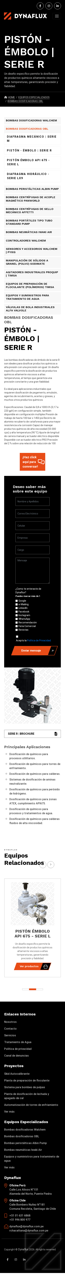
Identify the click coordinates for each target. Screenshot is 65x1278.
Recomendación (28, 622)
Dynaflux (23, 1249)
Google (22, 600)
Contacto (10, 1028)
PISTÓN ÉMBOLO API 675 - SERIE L (28, 162)
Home (11, 97)
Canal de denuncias (16, 1055)
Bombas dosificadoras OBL (21, 1136)
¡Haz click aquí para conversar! (30, 461)
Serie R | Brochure (21, 733)
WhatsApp (24, 618)
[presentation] (50, 864)
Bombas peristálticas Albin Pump (25, 1143)
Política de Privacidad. (39, 640)
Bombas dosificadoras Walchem (25, 1129)
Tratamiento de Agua (17, 1042)
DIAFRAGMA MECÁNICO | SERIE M (32, 138)
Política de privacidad (18, 1049)
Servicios (10, 1035)
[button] (39, 989)
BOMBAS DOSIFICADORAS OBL (25, 101)
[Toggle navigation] (57, 16)
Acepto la (33, 640)
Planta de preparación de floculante (26, 1080)
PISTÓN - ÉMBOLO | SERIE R (29, 150)
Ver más (9, 1111)
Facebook (24, 611)
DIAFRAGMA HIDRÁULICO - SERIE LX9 (28, 176)
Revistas (23, 629)
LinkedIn (23, 608)
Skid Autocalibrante (16, 1073)
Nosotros (10, 1022)
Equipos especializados (34, 97)
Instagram (24, 615)
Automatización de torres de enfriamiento (31, 1105)
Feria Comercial (27, 626)
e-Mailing (24, 604)
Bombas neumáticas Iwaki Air (23, 1149)
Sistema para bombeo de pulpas (24, 1087)
